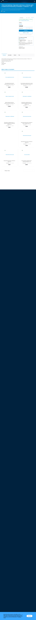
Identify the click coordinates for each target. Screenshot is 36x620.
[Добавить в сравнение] (31, 17)
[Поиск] (34, 1)
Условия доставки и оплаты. (25, 20)
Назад (4, 11)
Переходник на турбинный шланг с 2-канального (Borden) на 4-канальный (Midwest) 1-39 (26, 103)
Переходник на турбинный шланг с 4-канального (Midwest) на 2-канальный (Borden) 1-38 (9, 123)
